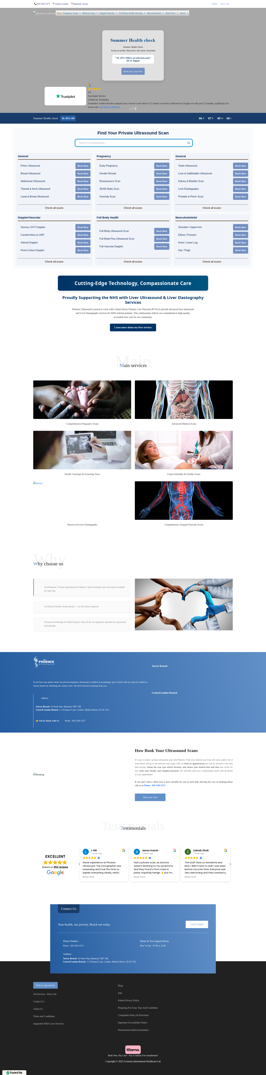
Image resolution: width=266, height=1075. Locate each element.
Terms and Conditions (44, 1016)
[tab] (82, 587)
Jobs (120, 993)
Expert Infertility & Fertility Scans (183, 474)
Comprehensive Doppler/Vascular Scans (183, 524)
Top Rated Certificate (109, 107)
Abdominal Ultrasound (33, 181)
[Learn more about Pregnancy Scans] (82, 399)
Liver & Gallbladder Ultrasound (195, 173)
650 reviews (61, 867)
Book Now (83, 166)
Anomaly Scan (107, 196)
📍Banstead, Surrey (79, 4)
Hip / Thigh (184, 250)
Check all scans (54, 208)
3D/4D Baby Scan (109, 189)
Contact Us (68, 909)
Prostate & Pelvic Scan (190, 196)
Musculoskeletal (154, 13)
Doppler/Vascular (107, 13)
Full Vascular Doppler (111, 246)
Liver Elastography (188, 189)
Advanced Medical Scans (183, 423)
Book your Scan (150, 797)
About (182, 13)
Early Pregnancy (108, 166)
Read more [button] (88, 877)
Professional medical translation (133, 1030)
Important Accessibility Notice (132, 1022)
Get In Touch (196, 924)
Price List (224, 4)
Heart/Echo (170, 13)
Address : (45, 698)
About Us (38, 1009)
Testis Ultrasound (187, 166)
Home (59, 13)
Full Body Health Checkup (130, 13)
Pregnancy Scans (70, 13)
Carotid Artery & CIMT (32, 235)
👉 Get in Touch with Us (47, 721)
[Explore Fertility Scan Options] (184, 450)
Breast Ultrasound (30, 173)
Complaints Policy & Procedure (133, 1015)
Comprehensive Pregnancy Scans (82, 423)
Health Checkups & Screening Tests (82, 474)
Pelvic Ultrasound (30, 166)
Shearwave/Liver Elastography (82, 524)
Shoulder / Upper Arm (190, 227)
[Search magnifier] (189, 143)
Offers (214, 4)
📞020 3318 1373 (42, 4)
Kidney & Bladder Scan (191, 181)
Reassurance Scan (109, 181)
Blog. (120, 985)
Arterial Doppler (29, 242)
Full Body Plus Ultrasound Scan (116, 239)
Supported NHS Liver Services (48, 1023)
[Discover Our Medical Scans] (184, 399)
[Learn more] (82, 500)
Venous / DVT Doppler (33, 227)
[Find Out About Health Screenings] (82, 450)
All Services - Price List (44, 994)
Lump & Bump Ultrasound (35, 196)
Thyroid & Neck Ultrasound (35, 189)
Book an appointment (45, 985)
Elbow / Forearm (187, 235)
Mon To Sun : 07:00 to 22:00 (153, 946)
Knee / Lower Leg (187, 242)
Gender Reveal (107, 173)
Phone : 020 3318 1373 (75, 721)
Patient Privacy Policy (128, 1000)
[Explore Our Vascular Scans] (184, 500)
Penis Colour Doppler (32, 250)
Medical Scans (89, 13)
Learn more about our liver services (133, 327)
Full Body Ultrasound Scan (114, 231)
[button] (230, 864)
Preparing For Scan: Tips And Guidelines (138, 1007)
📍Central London (60, 4)
